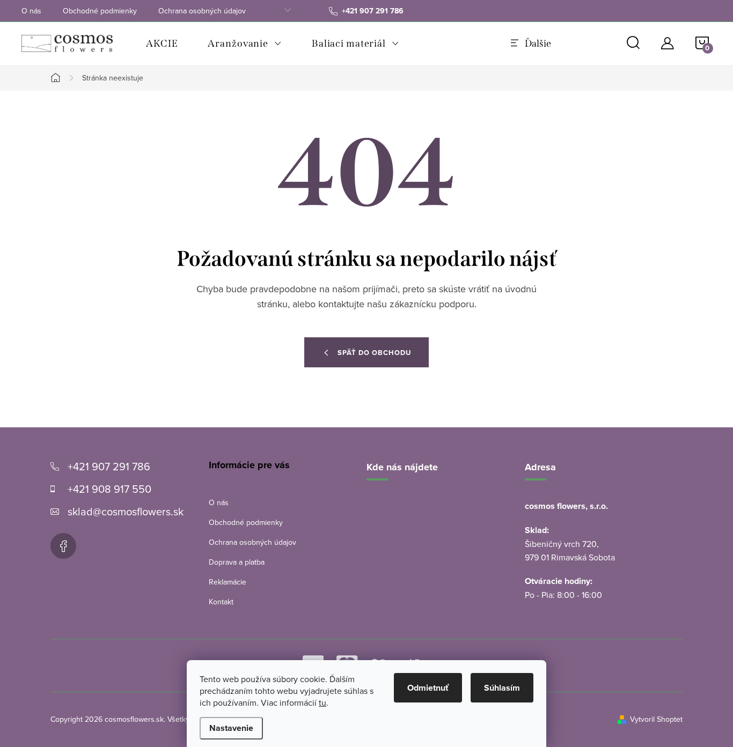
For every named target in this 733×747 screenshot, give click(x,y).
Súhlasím (502, 688)
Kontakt (221, 601)
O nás (31, 10)
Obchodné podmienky (100, 10)
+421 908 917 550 (109, 489)
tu (322, 702)
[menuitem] (162, 43)
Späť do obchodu (374, 352)
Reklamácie (227, 581)
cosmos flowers (63, 546)
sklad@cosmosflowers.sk (126, 511)
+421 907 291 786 (109, 466)
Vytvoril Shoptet (656, 719)
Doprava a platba (237, 562)
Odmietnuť (428, 688)
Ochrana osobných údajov (202, 10)
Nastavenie (231, 728)
